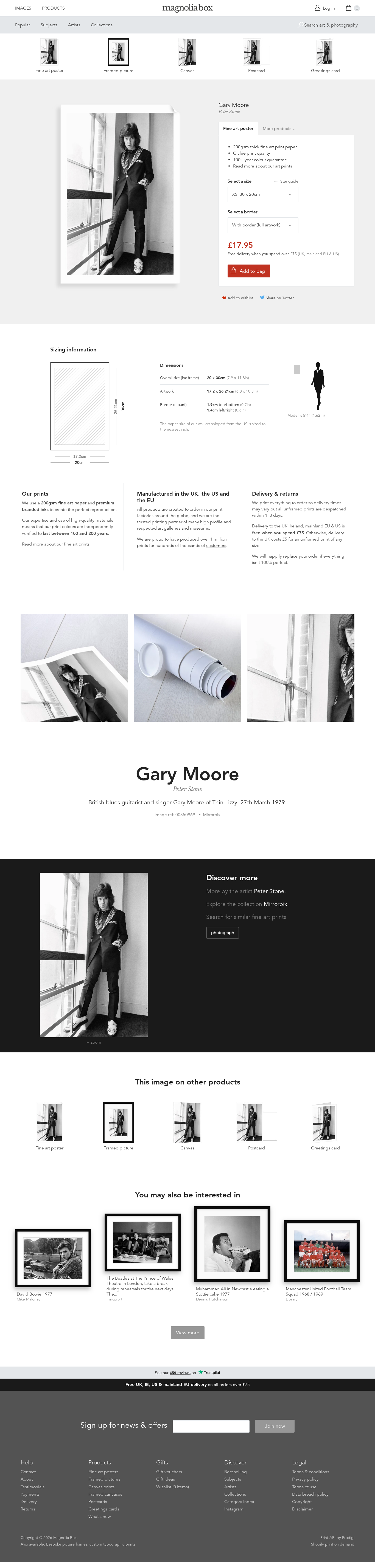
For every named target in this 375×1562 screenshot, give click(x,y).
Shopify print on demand (332, 1544)
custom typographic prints (112, 1544)
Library (291, 1299)
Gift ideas (165, 1479)
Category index (239, 1501)
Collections (102, 25)
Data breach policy (310, 1494)
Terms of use (304, 1487)
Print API (327, 1537)
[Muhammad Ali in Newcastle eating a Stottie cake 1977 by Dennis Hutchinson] (232, 1244)
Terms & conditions (310, 1472)
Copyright (302, 1501)
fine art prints (76, 544)
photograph (222, 932)
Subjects (49, 25)
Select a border (242, 212)
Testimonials (32, 1487)
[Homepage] (187, 9)
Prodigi (348, 1537)
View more (187, 1333)
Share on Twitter (280, 298)
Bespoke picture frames (66, 1544)
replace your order (301, 556)
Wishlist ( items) (172, 1487)
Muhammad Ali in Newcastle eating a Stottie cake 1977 (232, 1291)
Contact (28, 1472)
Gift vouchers (169, 1472)
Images (23, 8)
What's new (99, 1516)
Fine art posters (103, 1472)
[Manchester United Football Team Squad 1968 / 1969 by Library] (322, 1251)
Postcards (97, 1501)
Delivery (260, 526)
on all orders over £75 (187, 1384)
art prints (283, 166)
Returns (28, 1509)
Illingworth (116, 1299)
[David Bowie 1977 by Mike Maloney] (53, 1258)
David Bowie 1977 (34, 1294)
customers (216, 545)
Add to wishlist (240, 298)
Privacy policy (305, 1479)
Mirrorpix (275, 904)
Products (53, 8)
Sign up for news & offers (123, 1425)
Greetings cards (103, 1509)
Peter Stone (229, 111)
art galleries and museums (183, 528)
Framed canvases (105, 1494)
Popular (22, 25)
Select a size (263, 181)
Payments (30, 1494)
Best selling (235, 1472)
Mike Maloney (28, 1299)
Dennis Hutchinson (212, 1299)
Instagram (234, 1509)
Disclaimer (302, 1509)
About (27, 1479)
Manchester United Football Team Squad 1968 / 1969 (318, 1291)
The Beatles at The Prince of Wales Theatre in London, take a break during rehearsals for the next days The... (140, 1286)
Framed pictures (104, 1479)
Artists (74, 25)
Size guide (289, 181)
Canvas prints (101, 1487)
